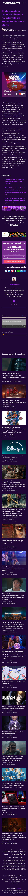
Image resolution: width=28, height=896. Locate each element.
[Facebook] (6, 271)
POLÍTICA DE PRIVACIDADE (17, 882)
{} (20, 325)
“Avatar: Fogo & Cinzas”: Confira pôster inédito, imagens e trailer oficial (12, 542)
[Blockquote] (14, 326)
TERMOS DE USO (9, 881)
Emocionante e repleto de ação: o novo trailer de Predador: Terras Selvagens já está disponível (13, 758)
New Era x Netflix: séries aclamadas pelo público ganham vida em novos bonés (14, 808)
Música (18, 30)
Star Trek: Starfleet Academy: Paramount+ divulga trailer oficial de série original (14, 402)
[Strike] (9, 326)
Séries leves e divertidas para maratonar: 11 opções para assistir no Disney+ (14, 568)
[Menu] (25, 2)
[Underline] (7, 326)
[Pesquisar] (22, 2)
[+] (22, 325)
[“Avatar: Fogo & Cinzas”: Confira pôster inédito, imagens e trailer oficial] (14, 531)
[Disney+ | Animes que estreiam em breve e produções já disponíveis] (14, 698)
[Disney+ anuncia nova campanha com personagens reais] (14, 447)
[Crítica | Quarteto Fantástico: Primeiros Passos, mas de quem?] (14, 774)
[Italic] (5, 326)
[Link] (18, 326)
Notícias (23, 30)
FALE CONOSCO (7, 879)
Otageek (18, 888)
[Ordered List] (11, 326)
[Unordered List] (12, 326)
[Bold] (3, 326)
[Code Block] (16, 326)
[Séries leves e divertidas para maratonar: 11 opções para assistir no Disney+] (14, 558)
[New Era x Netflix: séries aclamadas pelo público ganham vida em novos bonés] (14, 798)
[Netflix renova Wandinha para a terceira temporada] (14, 723)
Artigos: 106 (14, 304)
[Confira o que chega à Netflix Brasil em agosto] (14, 673)
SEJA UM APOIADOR (19, 879)
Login (24, 316)
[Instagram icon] (14, 301)
